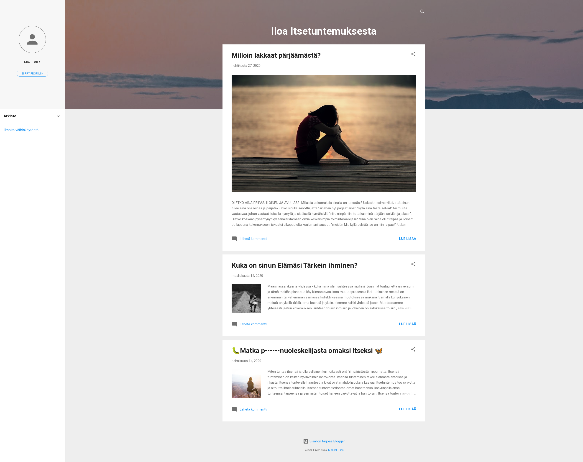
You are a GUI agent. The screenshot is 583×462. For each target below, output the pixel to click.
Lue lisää (407, 239)
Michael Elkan (336, 450)
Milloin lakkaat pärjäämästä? (276, 55)
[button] (413, 54)
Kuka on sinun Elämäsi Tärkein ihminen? (295, 265)
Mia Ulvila (32, 62)
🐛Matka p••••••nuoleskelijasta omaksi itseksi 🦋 (307, 350)
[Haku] (422, 12)
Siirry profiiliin (32, 73)
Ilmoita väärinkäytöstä (21, 130)
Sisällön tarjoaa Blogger (327, 441)
